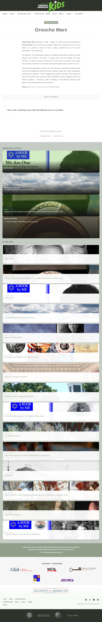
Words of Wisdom (51, 22)
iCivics (54, 14)
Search (80, 14)
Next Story (58, 136)
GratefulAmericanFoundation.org (53, 552)
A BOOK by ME (39, 14)
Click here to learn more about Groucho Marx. (44, 87)
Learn (4, 14)
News (48, 14)
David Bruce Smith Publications (90, 604)
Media (61, 14)
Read (12, 14)
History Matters (24, 14)
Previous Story (45, 136)
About (69, 14)
